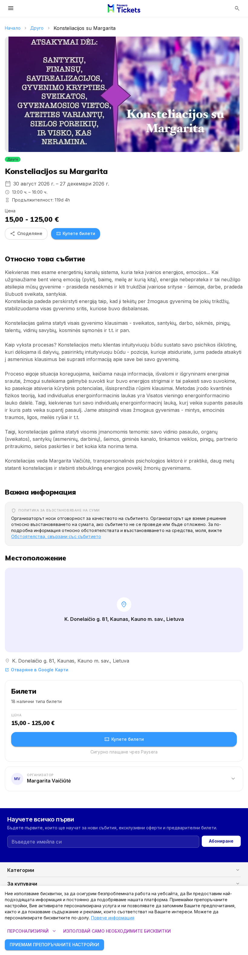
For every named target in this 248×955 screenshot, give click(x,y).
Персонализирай (32, 931)
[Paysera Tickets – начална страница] (124, 8)
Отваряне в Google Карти (36, 669)
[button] (124, 779)
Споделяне (26, 233)
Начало (13, 28)
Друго (37, 28)
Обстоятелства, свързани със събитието (56, 536)
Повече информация (112, 917)
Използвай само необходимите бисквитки (117, 931)
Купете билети (75, 234)
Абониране (221, 841)
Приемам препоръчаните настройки (54, 944)
